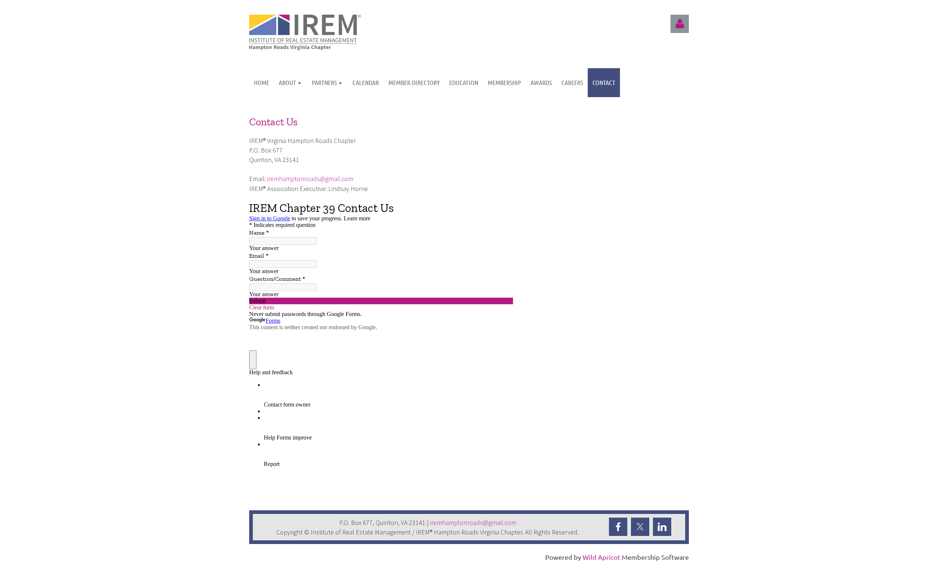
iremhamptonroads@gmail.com (310, 178)
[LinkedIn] (662, 527)
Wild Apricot (601, 557)
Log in (680, 24)
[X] (640, 527)
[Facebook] (618, 527)
